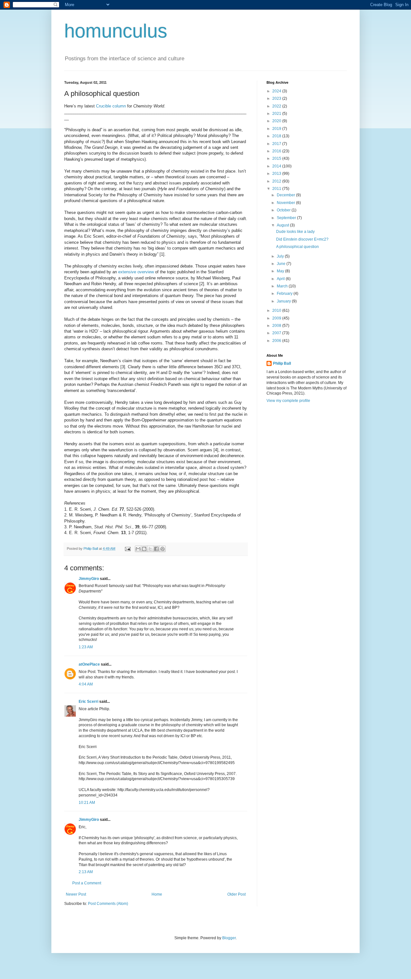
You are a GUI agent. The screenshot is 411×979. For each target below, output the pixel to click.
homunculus (115, 31)
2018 (277, 136)
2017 (277, 143)
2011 (277, 188)
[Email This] (138, 549)
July (281, 256)
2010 (277, 310)
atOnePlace (89, 664)
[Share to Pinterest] (162, 549)
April (281, 279)
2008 (277, 325)
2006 (277, 340)
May (281, 271)
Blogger (229, 938)
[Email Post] (127, 548)
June (281, 263)
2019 (277, 128)
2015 (277, 158)
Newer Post (76, 894)
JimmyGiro (89, 578)
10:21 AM (87, 802)
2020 (277, 121)
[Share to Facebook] (156, 549)
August (283, 225)
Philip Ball (282, 363)
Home (157, 894)
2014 (277, 166)
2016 (277, 151)
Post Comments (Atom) (108, 903)
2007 (277, 333)
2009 (277, 318)
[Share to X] (150, 549)
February (285, 293)
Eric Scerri (88, 701)
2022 (277, 106)
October (284, 210)
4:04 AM (86, 684)
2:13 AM (86, 872)
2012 (277, 181)
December (286, 195)
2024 (277, 91)
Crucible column (111, 106)
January (284, 301)
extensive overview (136, 271)
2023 (277, 98)
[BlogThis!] (144, 549)
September (287, 218)
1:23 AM (86, 647)
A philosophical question (297, 246)
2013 (277, 173)
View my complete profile (288, 400)
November (286, 202)
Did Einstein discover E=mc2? (302, 239)
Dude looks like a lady (295, 231)
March (283, 286)
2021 (277, 113)
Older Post (236, 894)
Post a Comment (86, 883)
